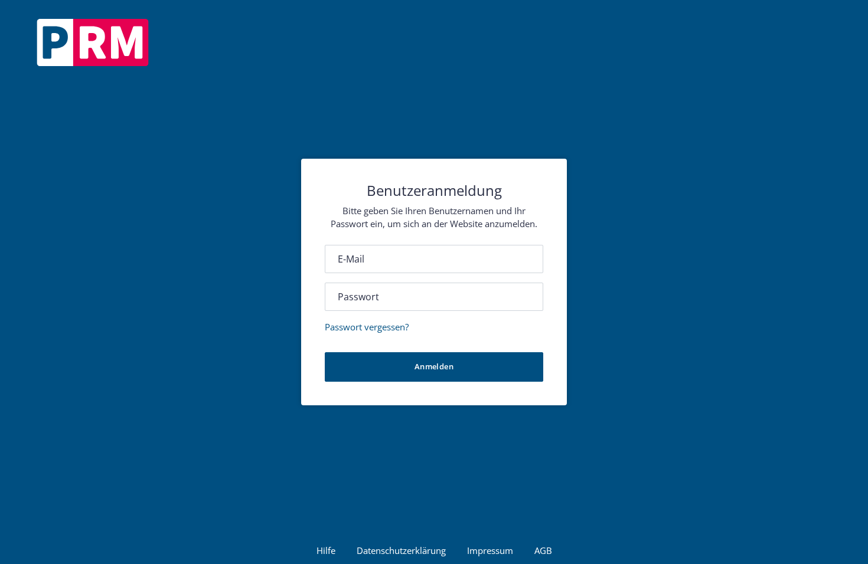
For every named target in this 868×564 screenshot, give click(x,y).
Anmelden (434, 366)
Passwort (358, 296)
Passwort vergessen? (367, 327)
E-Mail (351, 259)
